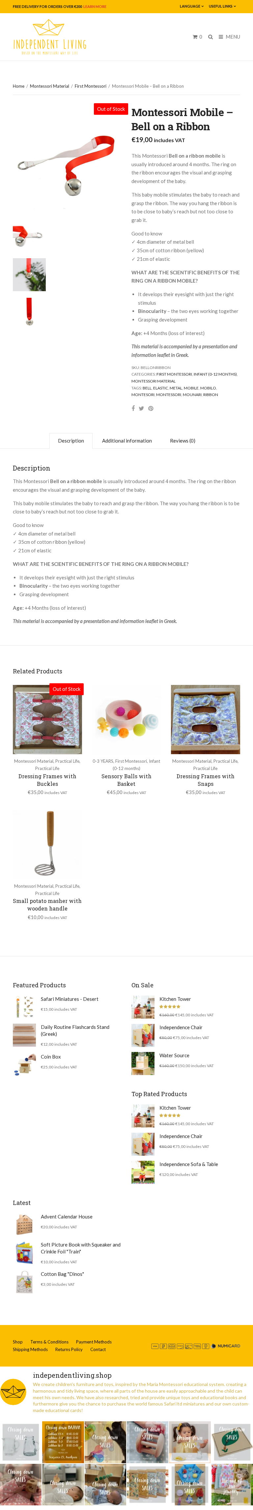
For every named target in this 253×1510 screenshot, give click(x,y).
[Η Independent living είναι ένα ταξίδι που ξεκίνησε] (232, 1484)
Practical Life (67, 761)
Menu (232, 37)
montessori (168, 394)
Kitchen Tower (175, 999)
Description (71, 441)
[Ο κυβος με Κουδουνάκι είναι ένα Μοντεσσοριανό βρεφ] (21, 1484)
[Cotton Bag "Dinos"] (24, 1282)
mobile (191, 387)
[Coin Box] (24, 1064)
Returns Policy (69, 1349)
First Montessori (90, 86)
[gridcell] (185, 255)
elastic (160, 387)
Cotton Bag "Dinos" (62, 1274)
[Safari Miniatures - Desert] (24, 1007)
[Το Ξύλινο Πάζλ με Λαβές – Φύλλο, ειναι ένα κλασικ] (232, 1442)
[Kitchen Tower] (143, 1007)
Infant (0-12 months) (215, 374)
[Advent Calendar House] (24, 1224)
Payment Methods (94, 1341)
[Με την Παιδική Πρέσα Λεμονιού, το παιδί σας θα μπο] (190, 1442)
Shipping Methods (30, 1349)
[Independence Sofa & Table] (143, 1172)
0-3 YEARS (103, 761)
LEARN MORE (94, 6)
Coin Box (51, 1057)
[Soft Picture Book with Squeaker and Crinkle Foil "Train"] (24, 1252)
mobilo (208, 387)
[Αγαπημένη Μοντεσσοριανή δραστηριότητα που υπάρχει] (190, 1484)
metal (176, 387)
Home (18, 86)
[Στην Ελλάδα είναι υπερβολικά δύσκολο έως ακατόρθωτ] (21, 1442)
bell (147, 387)
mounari (192, 394)
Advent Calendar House (67, 1216)
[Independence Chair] (143, 1035)
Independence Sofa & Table (188, 1164)
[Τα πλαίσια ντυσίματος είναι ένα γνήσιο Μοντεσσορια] (147, 1484)
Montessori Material (49, 86)
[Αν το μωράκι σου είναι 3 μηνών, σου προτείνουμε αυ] (105, 1484)
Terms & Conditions (49, 1341)
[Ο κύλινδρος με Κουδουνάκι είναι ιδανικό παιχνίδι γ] (147, 1442)
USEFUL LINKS (221, 6)
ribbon (210, 394)
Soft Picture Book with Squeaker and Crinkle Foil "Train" (81, 1248)
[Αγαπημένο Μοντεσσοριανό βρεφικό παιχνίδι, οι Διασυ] (63, 1484)
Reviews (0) (182, 441)
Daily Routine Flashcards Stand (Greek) (75, 1030)
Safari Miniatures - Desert (69, 999)
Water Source (174, 1055)
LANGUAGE (190, 6)
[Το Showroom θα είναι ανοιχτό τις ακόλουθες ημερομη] (63, 1442)
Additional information (127, 441)
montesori (143, 394)
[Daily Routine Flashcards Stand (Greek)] (24, 1035)
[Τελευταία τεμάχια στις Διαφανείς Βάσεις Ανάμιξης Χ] (105, 1442)
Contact (98, 1349)
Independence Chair (181, 1027)
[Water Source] (143, 1063)
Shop (18, 1341)
